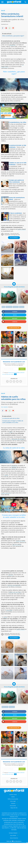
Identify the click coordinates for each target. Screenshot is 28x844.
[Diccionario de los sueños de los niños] (21, 265)
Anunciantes (13, 805)
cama (5, 617)
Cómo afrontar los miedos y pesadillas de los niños (20, 249)
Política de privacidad (13, 799)
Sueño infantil (21, 229)
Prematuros (15, 307)
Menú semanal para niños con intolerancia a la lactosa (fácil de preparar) (7, 353)
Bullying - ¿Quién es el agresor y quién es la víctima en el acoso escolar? (20, 354)
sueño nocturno (6, 493)
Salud (3, 10)
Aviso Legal (13, 801)
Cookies (13, 796)
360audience (18, 841)
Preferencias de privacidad (13, 372)
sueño (6, 475)
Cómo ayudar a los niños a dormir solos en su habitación (6, 275)
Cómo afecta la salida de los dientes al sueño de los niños (6, 675)
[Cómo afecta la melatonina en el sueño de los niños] (21, 679)
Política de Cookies (9, 374)
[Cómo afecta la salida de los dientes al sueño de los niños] (7, 679)
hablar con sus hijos (15, 592)
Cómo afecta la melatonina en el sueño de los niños (20, 675)
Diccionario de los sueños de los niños (20, 263)
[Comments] (13, 28)
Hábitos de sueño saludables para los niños (7, 250)
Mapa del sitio (14, 807)
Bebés (3, 307)
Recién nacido (9, 307)
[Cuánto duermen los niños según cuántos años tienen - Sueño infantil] (7, 665)
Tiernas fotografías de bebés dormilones (14, 286)
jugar (10, 431)
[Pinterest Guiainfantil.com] (11, 382)
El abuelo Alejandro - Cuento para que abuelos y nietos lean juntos (7, 340)
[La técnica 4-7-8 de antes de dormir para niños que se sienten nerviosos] (21, 665)
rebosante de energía (17, 439)
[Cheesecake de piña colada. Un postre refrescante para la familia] (7, 265)
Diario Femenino (14, 838)
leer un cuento (16, 544)
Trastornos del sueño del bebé (20, 650)
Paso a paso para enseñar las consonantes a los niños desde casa (20, 340)
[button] (3, 2)
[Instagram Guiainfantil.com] (14, 382)
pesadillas (12, 45)
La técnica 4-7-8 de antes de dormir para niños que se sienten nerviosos (20, 661)
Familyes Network (13, 833)
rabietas (13, 467)
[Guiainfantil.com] (14, 3)
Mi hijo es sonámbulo (15, 213)
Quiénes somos (13, 794)
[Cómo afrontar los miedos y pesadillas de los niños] (21, 252)
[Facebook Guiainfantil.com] (7, 382)
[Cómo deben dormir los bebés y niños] (7, 652)
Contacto (13, 803)
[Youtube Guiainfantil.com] (21, 382)
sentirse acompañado (14, 585)
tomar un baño (20, 540)
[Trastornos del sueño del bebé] (21, 652)
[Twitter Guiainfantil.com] (17, 382)
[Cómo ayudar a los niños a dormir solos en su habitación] (7, 279)
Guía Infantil (13, 835)
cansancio (14, 465)
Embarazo (22, 307)
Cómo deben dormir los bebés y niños (6, 650)
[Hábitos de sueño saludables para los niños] (7, 252)
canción (10, 574)
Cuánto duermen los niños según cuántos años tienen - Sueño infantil (6, 661)
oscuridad (9, 610)
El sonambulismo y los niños (17, 122)
